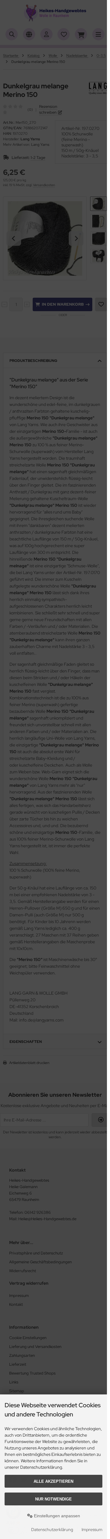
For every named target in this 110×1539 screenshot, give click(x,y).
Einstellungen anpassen (56, 1515)
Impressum (92, 1529)
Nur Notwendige (53, 1499)
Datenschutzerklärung (52, 1529)
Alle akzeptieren (53, 1481)
